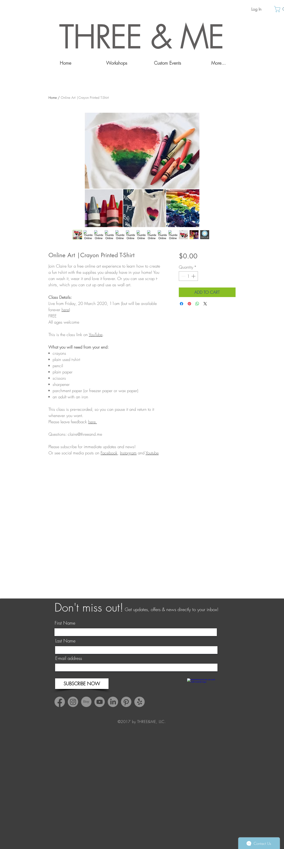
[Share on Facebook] (181, 303)
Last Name (65, 641)
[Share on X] (205, 303)
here (65, 309)
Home (52, 97)
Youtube (152, 453)
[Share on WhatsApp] (197, 303)
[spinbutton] (188, 276)
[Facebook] (59, 702)
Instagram (128, 453)
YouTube (95, 334)
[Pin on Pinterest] (189, 303)
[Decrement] (182, 276)
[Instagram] (73, 702)
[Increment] (193, 276)
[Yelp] (139, 702)
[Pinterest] (126, 702)
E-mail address (68, 658)
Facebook (109, 453)
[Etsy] (86, 702)
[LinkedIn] (113, 702)
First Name (65, 623)
